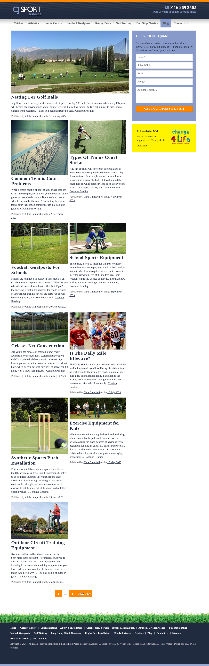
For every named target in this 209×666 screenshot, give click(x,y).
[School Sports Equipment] (98, 239)
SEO (187, 644)
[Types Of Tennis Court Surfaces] (98, 137)
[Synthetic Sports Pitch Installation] (39, 426)
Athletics (33, 23)
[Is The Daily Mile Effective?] (98, 331)
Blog (166, 23)
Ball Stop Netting (147, 23)
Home (13, 627)
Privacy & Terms (19, 638)
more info (142, 145)
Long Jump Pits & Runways (66, 633)
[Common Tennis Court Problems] (39, 148)
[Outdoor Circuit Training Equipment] (39, 521)
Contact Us (181, 23)
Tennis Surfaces (122, 633)
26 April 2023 (56, 582)
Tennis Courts (53, 23)
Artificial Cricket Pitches (151, 627)
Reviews (139, 633)
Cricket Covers (28, 627)
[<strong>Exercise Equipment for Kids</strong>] (98, 409)
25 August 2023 (57, 376)
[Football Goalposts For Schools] (39, 244)
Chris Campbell (33, 116)
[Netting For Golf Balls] (70, 62)
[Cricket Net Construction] (39, 327)
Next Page (84, 593)
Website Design (173, 644)
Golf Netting (123, 23)
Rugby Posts (103, 23)
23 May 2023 (114, 462)
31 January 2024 (57, 116)
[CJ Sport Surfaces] (27, 12)
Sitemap (176, 633)
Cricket (18, 23)
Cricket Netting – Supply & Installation (61, 627)
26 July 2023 (114, 392)
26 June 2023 (56, 497)
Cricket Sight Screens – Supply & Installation (110, 627)
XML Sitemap (39, 638)
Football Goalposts (78, 23)
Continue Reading (84, 110)
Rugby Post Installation (97, 633)
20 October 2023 (58, 306)
